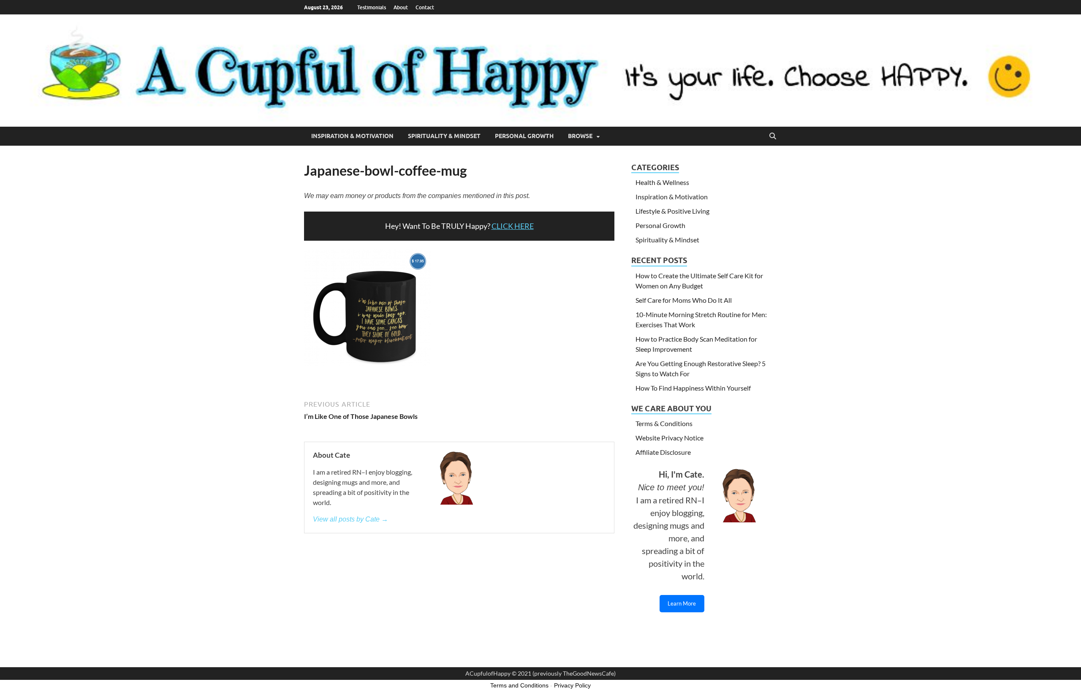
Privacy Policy (572, 685)
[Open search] (772, 136)
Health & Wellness (662, 182)
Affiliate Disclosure (663, 452)
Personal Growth (524, 136)
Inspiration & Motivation (352, 136)
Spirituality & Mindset (444, 136)
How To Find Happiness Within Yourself (693, 388)
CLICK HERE (513, 226)
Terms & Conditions (664, 423)
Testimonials (371, 7)
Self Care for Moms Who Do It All (684, 300)
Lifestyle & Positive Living (672, 211)
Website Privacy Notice (669, 438)
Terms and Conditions (519, 685)
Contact (425, 7)
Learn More (682, 603)
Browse (580, 136)
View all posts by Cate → (350, 519)
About (401, 7)
